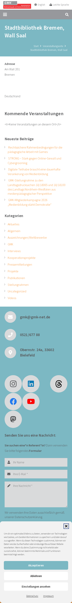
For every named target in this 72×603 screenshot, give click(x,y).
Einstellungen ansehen (36, 586)
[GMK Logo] (17, 5)
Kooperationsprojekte (22, 258)
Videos (12, 298)
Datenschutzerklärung (28, 517)
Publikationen (16, 278)
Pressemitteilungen (20, 264)
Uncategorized (17, 291)
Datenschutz (32, 595)
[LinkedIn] (31, 383)
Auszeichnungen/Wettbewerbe (27, 237)
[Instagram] (13, 383)
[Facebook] (13, 401)
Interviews (14, 251)
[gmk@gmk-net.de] (12, 317)
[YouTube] (31, 401)
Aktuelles (13, 224)
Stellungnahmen (18, 285)
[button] (66, 526)
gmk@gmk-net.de (35, 316)
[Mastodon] (13, 419)
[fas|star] (58, 383)
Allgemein (14, 231)
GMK (10, 244)
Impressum (48, 595)
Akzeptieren (36, 565)
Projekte (13, 271)
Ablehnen (36, 576)
